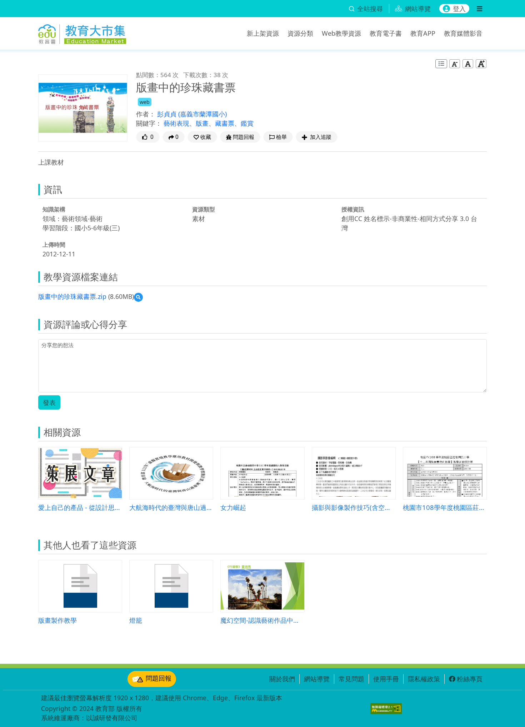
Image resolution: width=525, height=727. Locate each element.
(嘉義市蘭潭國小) (202, 114)
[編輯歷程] (441, 63)
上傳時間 (53, 245)
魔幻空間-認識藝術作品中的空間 (262, 620)
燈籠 (135, 620)
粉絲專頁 (469, 679)
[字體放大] (481, 64)
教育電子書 (386, 33)
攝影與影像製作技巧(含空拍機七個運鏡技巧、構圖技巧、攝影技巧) (354, 507)
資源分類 (300, 33)
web (145, 102)
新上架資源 (263, 33)
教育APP (422, 33)
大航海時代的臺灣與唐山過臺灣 (171, 507)
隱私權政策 (424, 679)
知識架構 (53, 209)
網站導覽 (317, 679)
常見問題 (351, 679)
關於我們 (282, 679)
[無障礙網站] (386, 708)
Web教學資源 (341, 33)
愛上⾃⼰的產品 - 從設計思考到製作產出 (80, 507)
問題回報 (158, 678)
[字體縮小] (454, 64)
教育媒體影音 (463, 33)
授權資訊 (352, 209)
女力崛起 (233, 507)
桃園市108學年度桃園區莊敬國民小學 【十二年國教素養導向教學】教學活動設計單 (445, 507)
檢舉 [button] (281, 137)
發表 (49, 402)
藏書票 (224, 123)
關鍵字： (149, 123)
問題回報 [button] (243, 137)
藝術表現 (176, 123)
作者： (145, 114)
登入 (459, 8)
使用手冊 (386, 679)
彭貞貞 (167, 114)
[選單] (479, 8)
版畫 (202, 123)
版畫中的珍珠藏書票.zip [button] (72, 296)
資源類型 (203, 209)
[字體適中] (468, 64)
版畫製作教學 (57, 620)
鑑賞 (247, 123)
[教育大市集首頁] (82, 32)
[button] (202, 137)
